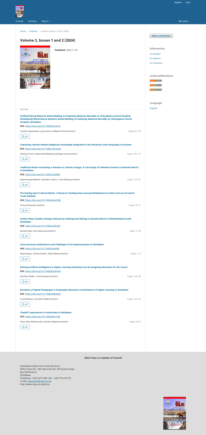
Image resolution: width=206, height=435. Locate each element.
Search (184, 21)
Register (178, 2)
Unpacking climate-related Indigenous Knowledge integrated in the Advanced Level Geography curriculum (76, 144)
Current (19, 21)
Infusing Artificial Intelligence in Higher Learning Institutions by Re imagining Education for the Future (73, 267)
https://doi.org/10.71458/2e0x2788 (43, 200)
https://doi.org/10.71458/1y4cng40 (43, 148)
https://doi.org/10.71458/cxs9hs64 (42, 225)
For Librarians (156, 63)
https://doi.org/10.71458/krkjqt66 (42, 248)
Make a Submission (161, 35)
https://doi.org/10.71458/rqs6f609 (42, 174)
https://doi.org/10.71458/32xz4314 (42, 126)
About (45, 21)
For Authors (155, 58)
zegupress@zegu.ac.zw (39, 381)
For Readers (155, 53)
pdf (26, 136)
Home (23, 31)
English (153, 108)
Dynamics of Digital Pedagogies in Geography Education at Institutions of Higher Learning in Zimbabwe (74, 289)
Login (187, 2)
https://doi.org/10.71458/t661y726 (42, 316)
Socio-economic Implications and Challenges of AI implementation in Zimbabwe (62, 244)
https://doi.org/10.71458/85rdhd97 (43, 271)
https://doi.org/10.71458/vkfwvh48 (42, 293)
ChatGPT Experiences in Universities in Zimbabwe (45, 312)
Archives (32, 21)
